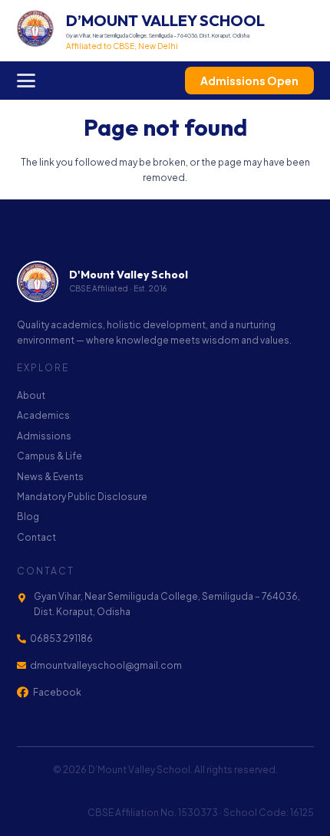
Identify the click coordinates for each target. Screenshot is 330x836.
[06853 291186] (24, 638)
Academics (43, 415)
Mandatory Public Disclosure (82, 496)
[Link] (141, 30)
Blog (28, 516)
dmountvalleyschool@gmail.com (106, 665)
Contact (36, 537)
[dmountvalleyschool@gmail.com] (24, 665)
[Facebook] (22, 692)
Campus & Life (49, 456)
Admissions (44, 436)
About (31, 395)
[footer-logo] (37, 281)
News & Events (50, 476)
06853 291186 (61, 638)
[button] (25, 80)
